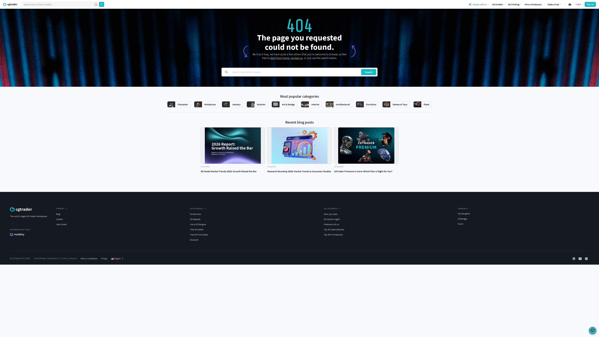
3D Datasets (195, 219)
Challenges (462, 218)
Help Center (61, 224)
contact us (297, 58)
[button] (95, 4)
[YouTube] (580, 259)
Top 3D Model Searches (334, 229)
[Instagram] (586, 258)
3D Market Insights (332, 219)
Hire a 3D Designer (198, 224)
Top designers (464, 213)
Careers (59, 219)
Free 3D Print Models (199, 234)
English (116, 258)
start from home (279, 58)
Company (60, 208)
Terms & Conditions (88, 258)
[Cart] (569, 4)
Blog (58, 214)
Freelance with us (331, 224)
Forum (460, 223)
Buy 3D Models (196, 208)
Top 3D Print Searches (333, 234)
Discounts (194, 239)
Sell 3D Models (330, 208)
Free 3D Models (197, 229)
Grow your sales (331, 214)
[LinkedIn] (574, 259)
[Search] (101, 4)
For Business (195, 214)
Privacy (104, 258)
